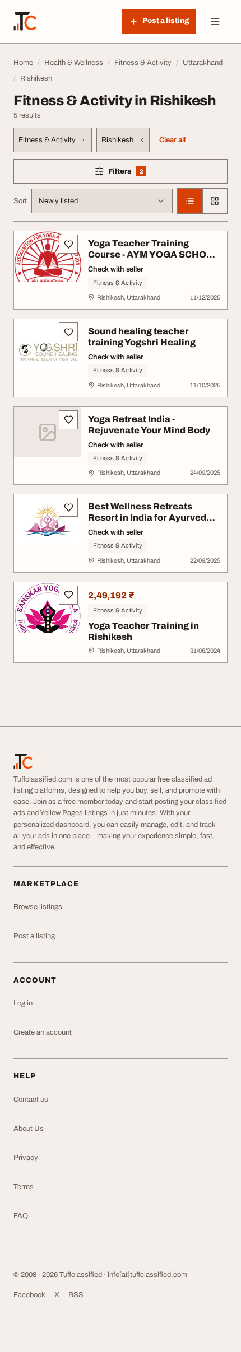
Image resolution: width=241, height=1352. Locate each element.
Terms (23, 1187)
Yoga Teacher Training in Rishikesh (143, 631)
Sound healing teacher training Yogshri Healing (142, 336)
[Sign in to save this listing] (68, 244)
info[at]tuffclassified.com (147, 1275)
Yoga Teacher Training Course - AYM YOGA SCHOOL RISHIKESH (153, 254)
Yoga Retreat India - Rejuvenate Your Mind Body (149, 424)
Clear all (172, 140)
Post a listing (34, 936)
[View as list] (190, 201)
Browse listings (37, 907)
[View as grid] (214, 201)
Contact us (30, 1099)
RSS (76, 1295)
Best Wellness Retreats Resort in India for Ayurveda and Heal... (150, 518)
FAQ (20, 1216)
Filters (141, 173)
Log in (23, 1003)
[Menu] (215, 21)
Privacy (25, 1158)
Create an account (42, 1032)
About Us (28, 1129)
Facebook (29, 1295)
